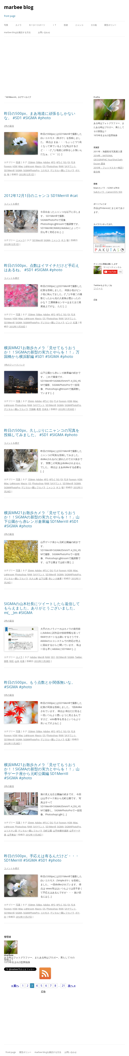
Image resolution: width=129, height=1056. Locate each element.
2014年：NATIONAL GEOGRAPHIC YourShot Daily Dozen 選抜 (108, 159)
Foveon (8, 166)
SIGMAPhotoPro (31, 170)
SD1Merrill (9, 170)
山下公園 (43, 578)
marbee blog (18, 7)
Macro (38, 166)
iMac (20, 166)
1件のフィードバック (14, 364)
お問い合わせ (44, 32)
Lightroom (29, 166)
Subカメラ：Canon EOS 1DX (108, 191)
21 (63, 985)
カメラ (18, 25)
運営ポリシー (110, 25)
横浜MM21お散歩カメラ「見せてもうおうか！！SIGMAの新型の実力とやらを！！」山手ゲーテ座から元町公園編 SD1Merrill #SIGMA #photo (41, 771)
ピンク (69, 322)
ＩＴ (54, 25)
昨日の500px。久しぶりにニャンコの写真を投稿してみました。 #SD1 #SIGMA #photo (41, 432)
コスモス (44, 170)
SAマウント (70, 166)
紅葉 (75, 322)
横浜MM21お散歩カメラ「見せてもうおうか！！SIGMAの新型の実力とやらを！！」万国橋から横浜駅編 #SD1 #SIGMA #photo (41, 352)
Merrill (41, 657)
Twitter (78, 657)
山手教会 (11, 834)
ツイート (98, 288)
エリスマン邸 (10, 830)
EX (69, 162)
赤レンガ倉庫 (55, 578)
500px (39, 162)
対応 (11, 661)
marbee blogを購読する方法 (17, 32)
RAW (61, 166)
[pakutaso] (109, 251)
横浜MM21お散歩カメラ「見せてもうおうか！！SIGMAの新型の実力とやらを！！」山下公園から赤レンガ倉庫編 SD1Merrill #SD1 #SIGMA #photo (41, 519)
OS (44, 166)
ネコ (63, 240)
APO (53, 162)
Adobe (46, 162)
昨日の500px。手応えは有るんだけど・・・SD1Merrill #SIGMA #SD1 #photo (41, 858)
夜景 (39, 409)
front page (11, 1052)
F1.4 (56, 401)
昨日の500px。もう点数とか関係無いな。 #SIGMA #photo (39, 684)
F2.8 (73, 162)
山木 (17, 661)
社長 (22, 661)
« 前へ (15, 985)
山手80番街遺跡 (60, 830)
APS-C (59, 162)
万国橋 (32, 409)
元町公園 (47, 830)
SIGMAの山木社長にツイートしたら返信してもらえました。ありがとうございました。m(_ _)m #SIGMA (42, 608)
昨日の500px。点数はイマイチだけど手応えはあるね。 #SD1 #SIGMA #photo (41, 267)
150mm (31, 162)
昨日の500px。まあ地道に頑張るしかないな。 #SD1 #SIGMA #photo (39, 115)
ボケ (77, 170)
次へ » (72, 985)
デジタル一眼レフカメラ (62, 170)
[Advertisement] (64, 65)
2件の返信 (9, 125)
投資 (66, 25)
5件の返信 (9, 694)
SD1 (53, 657)
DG (65, 162)
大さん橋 (33, 578)
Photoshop (52, 166)
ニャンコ (79, 25)
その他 (94, 25)
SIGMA (18, 170)
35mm (31, 401)
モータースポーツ (37, 25)
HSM (15, 166)
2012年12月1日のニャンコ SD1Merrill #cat (41, 195)
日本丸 (45, 409)
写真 (6, 25)
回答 (6, 661)
